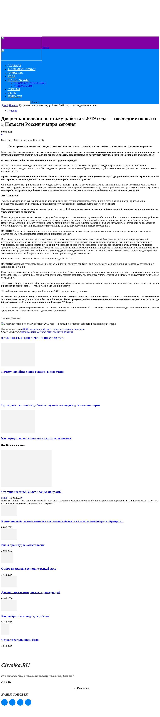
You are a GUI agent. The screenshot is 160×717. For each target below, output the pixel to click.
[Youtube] (28, 702)
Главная (14, 65)
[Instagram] (12, 702)
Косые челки (18, 80)
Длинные (15, 72)
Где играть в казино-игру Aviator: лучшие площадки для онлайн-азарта (50, 405)
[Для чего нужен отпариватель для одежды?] (9, 586)
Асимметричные (21, 69)
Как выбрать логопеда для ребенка (25, 616)
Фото (12, 92)
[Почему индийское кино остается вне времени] (18, 365)
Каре (11, 76)
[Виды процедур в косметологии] (9, 538)
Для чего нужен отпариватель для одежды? (30, 592)
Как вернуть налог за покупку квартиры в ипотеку (36, 438)
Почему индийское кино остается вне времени (32, 371)
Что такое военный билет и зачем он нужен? (31, 491)
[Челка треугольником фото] (5, 633)
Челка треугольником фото (20, 639)
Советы (14, 89)
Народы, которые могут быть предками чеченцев (47, 332)
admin (4, 497)
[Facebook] (4, 702)
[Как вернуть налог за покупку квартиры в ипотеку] (18, 432)
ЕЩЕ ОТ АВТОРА (53, 338)
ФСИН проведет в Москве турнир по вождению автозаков (53, 329)
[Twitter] (20, 702)
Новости (15, 96)
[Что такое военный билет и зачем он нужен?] (26, 485)
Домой (4, 105)
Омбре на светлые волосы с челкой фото (28, 568)
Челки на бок (23, 86)
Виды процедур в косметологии (23, 545)
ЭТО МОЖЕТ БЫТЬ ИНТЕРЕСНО (21, 338)
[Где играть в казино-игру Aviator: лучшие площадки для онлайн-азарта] (18, 399)
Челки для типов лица (30, 83)
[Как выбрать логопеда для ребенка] (9, 610)
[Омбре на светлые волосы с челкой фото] (7, 562)
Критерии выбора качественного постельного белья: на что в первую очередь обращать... (62, 521)
